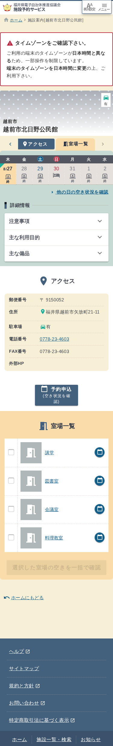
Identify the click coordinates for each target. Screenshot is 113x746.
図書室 (51, 481)
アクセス (35, 144)
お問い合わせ (27, 702)
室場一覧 (75, 144)
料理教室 (54, 537)
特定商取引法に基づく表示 (42, 719)
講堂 (49, 452)
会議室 (51, 509)
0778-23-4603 (54, 339)
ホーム (19, 739)
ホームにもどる (23, 597)
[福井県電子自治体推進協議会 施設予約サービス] (35, 7)
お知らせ (91, 739)
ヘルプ (19, 650)
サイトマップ (24, 668)
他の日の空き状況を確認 (78, 192)
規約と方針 (24, 684)
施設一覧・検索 (53, 739)
